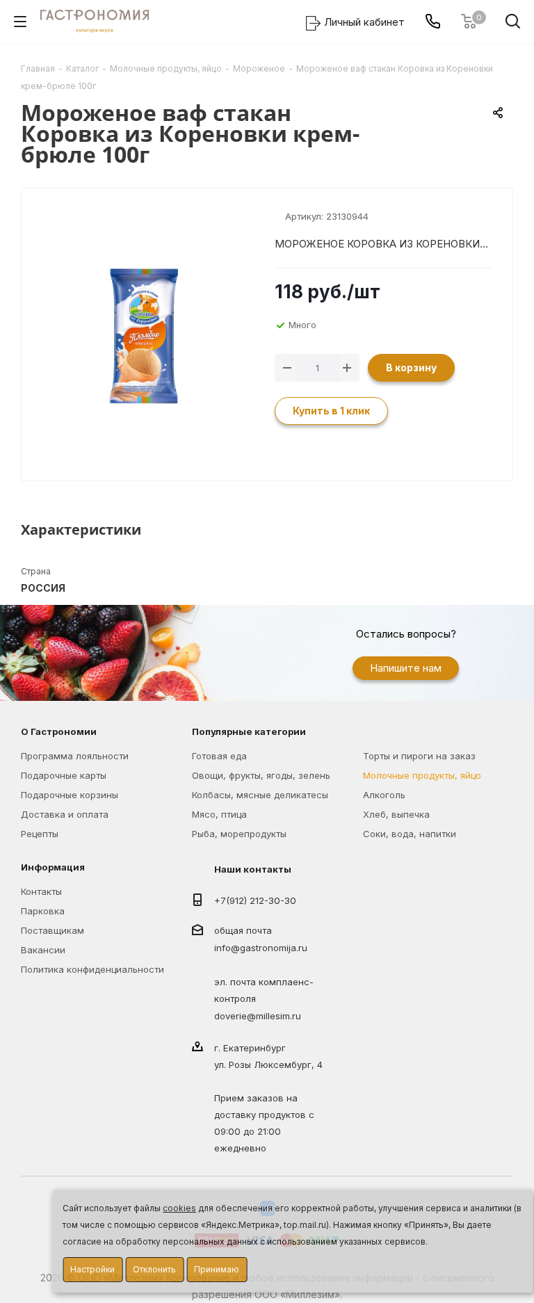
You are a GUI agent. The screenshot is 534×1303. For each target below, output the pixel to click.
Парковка (43, 910)
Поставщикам (52, 930)
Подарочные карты (63, 775)
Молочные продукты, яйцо (422, 775)
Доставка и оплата (64, 814)
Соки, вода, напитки (409, 833)
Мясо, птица (219, 814)
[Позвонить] (433, 21)
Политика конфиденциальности (92, 969)
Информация (53, 867)
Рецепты (39, 833)
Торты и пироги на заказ (419, 755)
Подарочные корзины (69, 794)
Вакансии (43, 949)
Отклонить (154, 1269)
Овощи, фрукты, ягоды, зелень (261, 775)
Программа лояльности (75, 755)
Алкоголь (384, 794)
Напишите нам (406, 667)
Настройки (92, 1269)
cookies (179, 1208)
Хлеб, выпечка (396, 814)
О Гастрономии (59, 731)
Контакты (41, 891)
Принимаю (216, 1269)
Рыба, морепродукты (239, 833)
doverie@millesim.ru (257, 1015)
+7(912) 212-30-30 (255, 900)
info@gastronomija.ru (260, 948)
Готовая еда (219, 755)
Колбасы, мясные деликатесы (260, 794)
